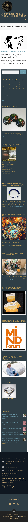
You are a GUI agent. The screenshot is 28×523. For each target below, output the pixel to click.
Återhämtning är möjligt (18, 51)
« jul (3, 100)
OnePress (18, 516)
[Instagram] (18, 503)
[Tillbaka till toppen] (14, 511)
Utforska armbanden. (17, 206)
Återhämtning (5, 51)
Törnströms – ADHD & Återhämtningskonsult (13, 15)
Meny (25, 20)
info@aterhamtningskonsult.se (14, 470)
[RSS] (14, 503)
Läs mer (8, 245)
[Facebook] (10, 503)
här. (3, 136)
